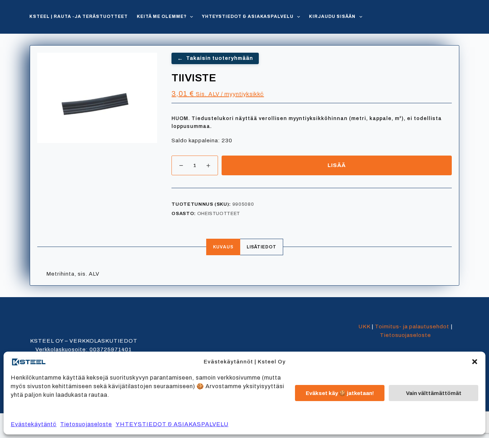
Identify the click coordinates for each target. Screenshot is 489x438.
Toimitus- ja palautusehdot (412, 326)
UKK (364, 326)
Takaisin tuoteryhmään (215, 58)
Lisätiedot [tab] (261, 246)
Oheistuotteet (218, 213)
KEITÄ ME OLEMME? (162, 16)
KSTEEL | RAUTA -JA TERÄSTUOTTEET (78, 16)
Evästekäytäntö (34, 424)
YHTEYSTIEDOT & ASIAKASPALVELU (172, 424)
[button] (474, 361)
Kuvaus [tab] (223, 246)
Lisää (337, 165)
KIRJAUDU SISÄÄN (332, 16)
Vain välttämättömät (433, 393)
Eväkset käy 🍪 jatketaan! (340, 393)
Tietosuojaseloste (86, 424)
